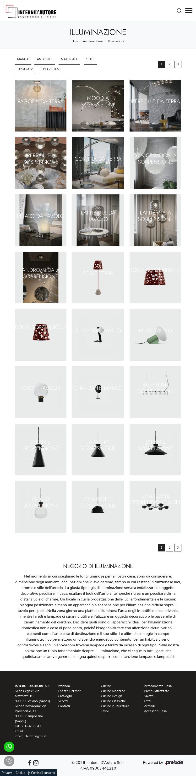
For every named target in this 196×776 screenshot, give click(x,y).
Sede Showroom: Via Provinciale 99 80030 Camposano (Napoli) (30, 713)
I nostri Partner (69, 691)
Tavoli (105, 711)
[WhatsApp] (9, 747)
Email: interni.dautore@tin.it (30, 733)
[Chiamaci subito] (9, 761)
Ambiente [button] (45, 59)
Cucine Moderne (113, 691)
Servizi (63, 701)
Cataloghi (65, 696)
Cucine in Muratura (115, 706)
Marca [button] (22, 59)
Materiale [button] (69, 59)
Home (75, 41)
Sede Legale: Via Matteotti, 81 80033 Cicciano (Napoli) (32, 696)
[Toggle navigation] (188, 10)
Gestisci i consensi (43, 773)
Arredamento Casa (158, 686)
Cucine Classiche (113, 701)
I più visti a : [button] (51, 69)
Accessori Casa (93, 41)
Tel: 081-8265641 (28, 726)
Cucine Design (111, 696)
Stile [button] (90, 59)
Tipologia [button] (25, 69)
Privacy (7, 773)
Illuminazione (116, 41)
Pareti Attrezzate (156, 691)
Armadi (149, 706)
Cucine (106, 686)
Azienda (64, 686)
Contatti (64, 706)
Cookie (20, 773)
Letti (147, 701)
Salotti (148, 696)
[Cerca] (180, 11)
